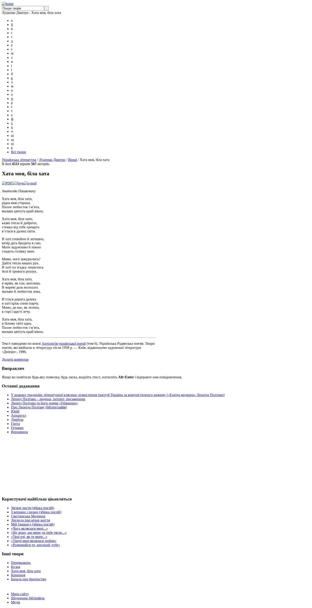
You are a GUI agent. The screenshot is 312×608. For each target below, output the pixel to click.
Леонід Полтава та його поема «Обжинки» (44, 403)
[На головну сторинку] (7, 4)
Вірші (72, 160)
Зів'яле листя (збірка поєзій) (32, 508)
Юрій (15, 411)
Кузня (15, 567)
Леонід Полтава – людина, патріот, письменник (48, 399)
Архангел (18, 415)
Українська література (19, 160)
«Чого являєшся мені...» (29, 528)
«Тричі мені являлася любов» (33, 541)
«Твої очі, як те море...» (29, 537)
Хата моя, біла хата (26, 571)
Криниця (18, 575)
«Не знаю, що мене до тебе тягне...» (39, 532)
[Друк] (18, 183)
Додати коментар (15, 359)
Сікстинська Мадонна (28, 516)
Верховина (19, 432)
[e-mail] (30, 183)
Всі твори (18, 152)
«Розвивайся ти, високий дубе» (35, 545)
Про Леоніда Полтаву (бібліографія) (39, 407)
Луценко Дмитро (52, 160)
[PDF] (7, 183)
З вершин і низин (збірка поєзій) (36, 512)
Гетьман (17, 428)
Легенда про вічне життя (30, 520)
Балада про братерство (28, 579)
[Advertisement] (15, 465)
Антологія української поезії (64, 343)
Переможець (21, 563)
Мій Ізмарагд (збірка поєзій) (32, 524)
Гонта (15, 424)
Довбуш (17, 419)
